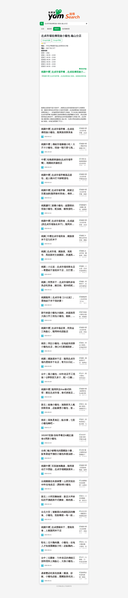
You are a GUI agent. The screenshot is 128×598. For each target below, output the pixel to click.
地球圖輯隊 (66, 29)
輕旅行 (57, 29)
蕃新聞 (49, 29)
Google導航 (57, 40)
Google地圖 (46, 40)
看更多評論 (82, 69)
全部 (42, 29)
